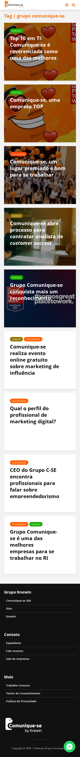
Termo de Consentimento (23, 693)
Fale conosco (14, 651)
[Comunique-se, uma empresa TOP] (40, 113)
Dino (9, 608)
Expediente (13, 643)
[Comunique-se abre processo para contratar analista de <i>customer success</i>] (40, 236)
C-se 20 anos (18, 154)
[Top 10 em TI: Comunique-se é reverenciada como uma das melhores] (40, 51)
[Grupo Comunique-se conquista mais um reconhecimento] (40, 298)
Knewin (11, 616)
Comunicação (33, 339)
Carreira (16, 216)
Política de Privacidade (21, 701)
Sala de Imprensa (17, 659)
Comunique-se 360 (18, 600)
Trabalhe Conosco (18, 685)
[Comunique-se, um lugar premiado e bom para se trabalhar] (40, 175)
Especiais (16, 30)
